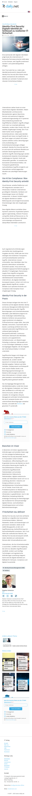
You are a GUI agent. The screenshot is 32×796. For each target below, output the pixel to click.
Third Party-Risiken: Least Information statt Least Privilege (23, 684)
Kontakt (6, 743)
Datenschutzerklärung (10, 437)
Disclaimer (7, 751)
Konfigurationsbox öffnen (17, 785)
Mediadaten (7, 759)
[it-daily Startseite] (13, 6)
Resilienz (20, 404)
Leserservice (7, 762)
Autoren (6, 769)
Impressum (7, 749)
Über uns (6, 745)
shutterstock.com (12, 789)
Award (5, 763)
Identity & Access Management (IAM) (14, 567)
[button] (5, 16)
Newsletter (7, 765)
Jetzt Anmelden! (16, 426)
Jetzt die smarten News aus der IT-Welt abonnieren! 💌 (15, 417)
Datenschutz (7, 746)
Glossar (6, 760)
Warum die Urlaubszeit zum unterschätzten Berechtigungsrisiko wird (23, 663)
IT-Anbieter (6, 767)
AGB (5, 748)
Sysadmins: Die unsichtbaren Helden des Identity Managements (8, 683)
